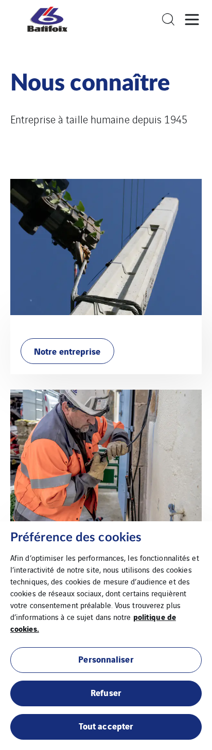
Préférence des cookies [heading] (76, 538)
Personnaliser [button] (105, 658)
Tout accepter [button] (106, 725)
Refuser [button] (106, 692)
